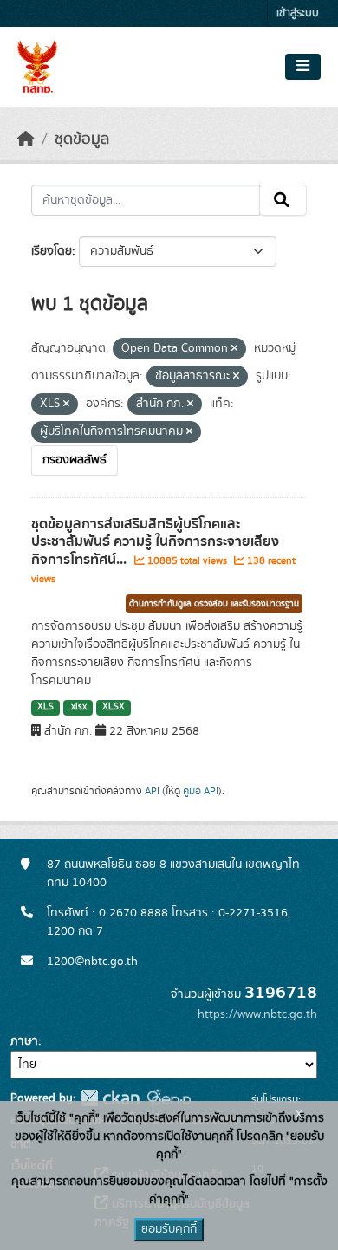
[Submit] (283, 200)
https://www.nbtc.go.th (257, 1014)
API (152, 791)
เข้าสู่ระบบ (297, 13)
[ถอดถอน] (234, 349)
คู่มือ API (200, 791)
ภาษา (24, 1041)
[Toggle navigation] (303, 67)
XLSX (113, 707)
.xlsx (77, 707)
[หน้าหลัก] (26, 139)
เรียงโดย (51, 251)
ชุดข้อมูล (82, 139)
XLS (45, 707)
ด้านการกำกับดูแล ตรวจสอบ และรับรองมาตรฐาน (214, 604)
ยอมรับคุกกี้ (169, 1229)
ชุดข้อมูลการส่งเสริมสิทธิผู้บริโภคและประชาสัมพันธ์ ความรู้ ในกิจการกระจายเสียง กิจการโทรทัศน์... (155, 542)
